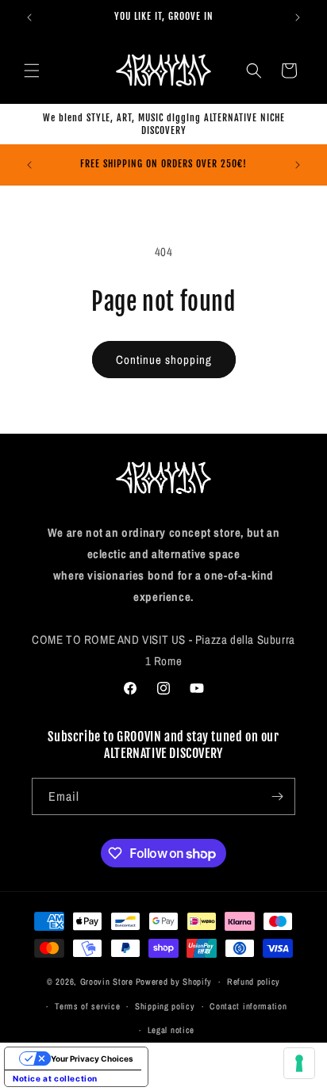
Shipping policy (165, 1006)
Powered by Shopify (174, 981)
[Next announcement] (297, 17)
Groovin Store (106, 981)
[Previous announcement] (29, 17)
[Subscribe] (277, 796)
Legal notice (171, 1029)
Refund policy (253, 981)
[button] (31, 70)
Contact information (248, 1006)
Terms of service (87, 1006)
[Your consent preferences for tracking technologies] (299, 1063)
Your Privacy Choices (92, 1058)
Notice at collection (55, 1078)
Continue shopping (164, 359)
